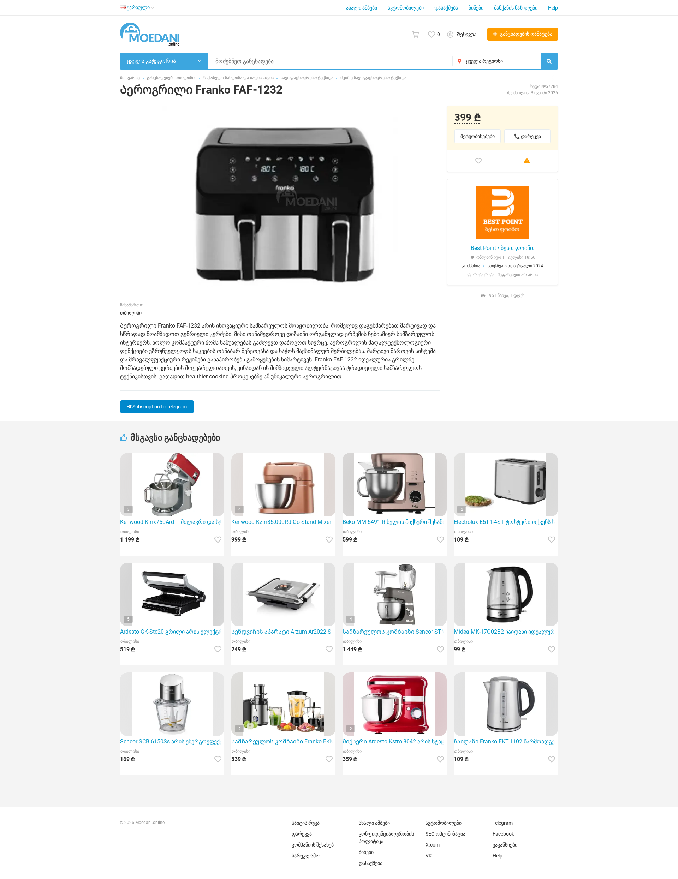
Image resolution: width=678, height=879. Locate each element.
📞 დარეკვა (527, 136)
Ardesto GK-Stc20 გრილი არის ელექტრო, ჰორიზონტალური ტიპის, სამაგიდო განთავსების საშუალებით (172, 631)
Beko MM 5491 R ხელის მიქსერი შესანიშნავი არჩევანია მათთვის (395, 522)
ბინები (476, 8)
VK (429, 856)
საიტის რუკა (306, 823)
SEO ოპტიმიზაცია (445, 834)
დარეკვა (302, 834)
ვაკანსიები (505, 845)
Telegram (503, 823)
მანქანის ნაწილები (515, 8)
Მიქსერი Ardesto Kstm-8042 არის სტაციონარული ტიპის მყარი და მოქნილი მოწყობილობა (395, 741)
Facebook (503, 834)
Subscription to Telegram (159, 406)
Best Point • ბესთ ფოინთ (503, 248)
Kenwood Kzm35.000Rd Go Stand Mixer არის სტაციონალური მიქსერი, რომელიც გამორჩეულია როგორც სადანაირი (283, 522)
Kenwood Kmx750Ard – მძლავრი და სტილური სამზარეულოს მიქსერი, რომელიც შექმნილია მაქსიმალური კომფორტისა (172, 522)
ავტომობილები (406, 8)
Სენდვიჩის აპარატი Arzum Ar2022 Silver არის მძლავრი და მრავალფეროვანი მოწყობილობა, (283, 631)
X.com (433, 845)
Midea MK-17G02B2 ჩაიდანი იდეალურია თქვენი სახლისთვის (506, 631)
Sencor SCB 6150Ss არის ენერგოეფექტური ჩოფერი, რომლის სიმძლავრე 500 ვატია (172, 741)
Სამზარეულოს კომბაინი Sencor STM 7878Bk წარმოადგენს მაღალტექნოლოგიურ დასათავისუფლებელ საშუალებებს (395, 631)
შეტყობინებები (477, 136)
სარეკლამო (306, 856)
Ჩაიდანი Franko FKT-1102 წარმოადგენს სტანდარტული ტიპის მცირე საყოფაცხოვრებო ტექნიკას (506, 741)
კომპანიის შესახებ (313, 845)
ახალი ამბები (361, 8)
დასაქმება (446, 8)
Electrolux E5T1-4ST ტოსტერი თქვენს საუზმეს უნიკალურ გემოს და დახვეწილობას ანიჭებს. (506, 522)
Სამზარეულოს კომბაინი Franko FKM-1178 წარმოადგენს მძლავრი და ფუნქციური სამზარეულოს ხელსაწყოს (283, 741)
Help (553, 8)
